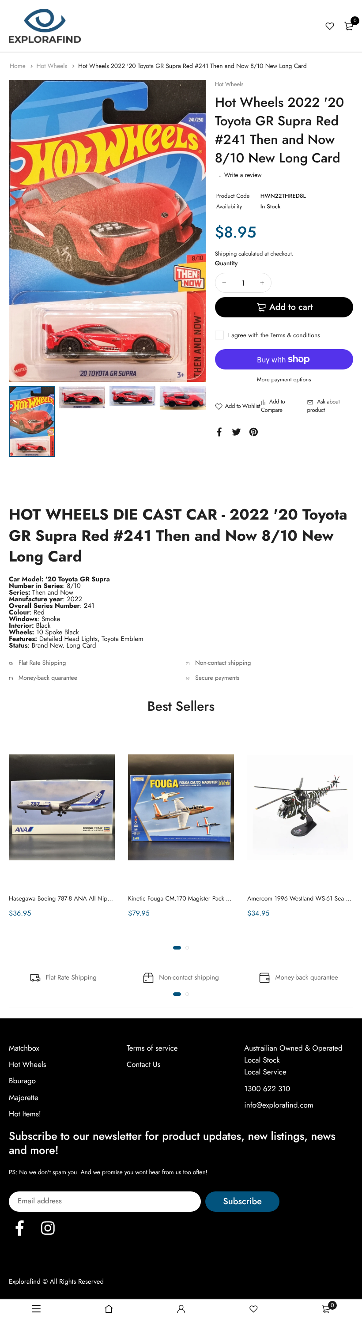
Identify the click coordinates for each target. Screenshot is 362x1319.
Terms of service (152, 1048)
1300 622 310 (267, 1089)
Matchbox (24, 1048)
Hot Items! (25, 1114)
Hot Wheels (52, 66)
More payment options (284, 379)
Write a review (243, 175)
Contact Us (144, 1064)
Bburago (22, 1081)
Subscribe (242, 1201)
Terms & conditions (295, 335)
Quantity (226, 263)
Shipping (226, 253)
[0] (348, 26)
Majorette (23, 1098)
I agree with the (274, 335)
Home (18, 66)
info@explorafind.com (278, 1105)
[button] (177, 948)
